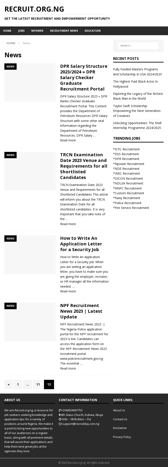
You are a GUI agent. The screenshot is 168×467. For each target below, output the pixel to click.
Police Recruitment (128, 203)
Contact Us (120, 419)
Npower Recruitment (129, 164)
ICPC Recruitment (127, 149)
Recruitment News (64, 31)
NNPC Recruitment (128, 188)
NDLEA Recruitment (129, 183)
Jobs (21, 31)
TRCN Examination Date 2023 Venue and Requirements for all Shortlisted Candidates (83, 166)
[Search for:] (138, 45)
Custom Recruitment (129, 193)
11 (38, 384)
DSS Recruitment (127, 154)
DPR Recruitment (127, 159)
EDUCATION (93, 31)
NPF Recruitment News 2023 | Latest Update (81, 311)
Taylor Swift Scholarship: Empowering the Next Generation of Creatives (137, 111)
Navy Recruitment (127, 198)
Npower (37, 31)
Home (7, 31)
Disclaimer (120, 428)
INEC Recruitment (127, 173)
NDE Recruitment (127, 169)
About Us (119, 410)
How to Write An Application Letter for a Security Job (81, 243)
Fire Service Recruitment (132, 208)
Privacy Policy (122, 437)
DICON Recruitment (129, 178)
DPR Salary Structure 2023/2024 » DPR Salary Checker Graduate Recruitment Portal (83, 77)
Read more (68, 140)
